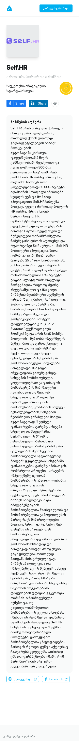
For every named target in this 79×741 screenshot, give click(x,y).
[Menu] (9, 8)
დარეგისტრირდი (56, 8)
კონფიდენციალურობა (19, 736)
